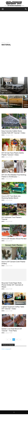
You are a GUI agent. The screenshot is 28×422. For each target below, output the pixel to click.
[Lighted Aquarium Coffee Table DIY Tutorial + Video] (14, 298)
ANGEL (2, 92)
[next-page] (20, 339)
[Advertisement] (14, 26)
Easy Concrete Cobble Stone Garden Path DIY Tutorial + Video (13, 132)
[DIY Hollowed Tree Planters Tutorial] (14, 209)
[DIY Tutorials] (14, 3)
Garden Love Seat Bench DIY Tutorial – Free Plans (12, 330)
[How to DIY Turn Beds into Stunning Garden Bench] (14, 188)
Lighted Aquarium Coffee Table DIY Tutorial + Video (13, 308)
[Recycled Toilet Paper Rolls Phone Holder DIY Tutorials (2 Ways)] (14, 275)
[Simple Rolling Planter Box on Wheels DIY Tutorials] (11, 102)
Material (3, 42)
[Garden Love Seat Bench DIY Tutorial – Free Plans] (14, 320)
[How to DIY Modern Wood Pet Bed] (14, 231)
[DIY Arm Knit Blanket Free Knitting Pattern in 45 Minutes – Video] (14, 166)
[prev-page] (7, 339)
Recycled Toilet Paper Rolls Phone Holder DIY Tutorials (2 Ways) (12, 285)
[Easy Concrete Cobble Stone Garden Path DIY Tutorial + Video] (14, 121)
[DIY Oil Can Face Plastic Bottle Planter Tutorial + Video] (14, 144)
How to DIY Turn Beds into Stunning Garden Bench (11, 197)
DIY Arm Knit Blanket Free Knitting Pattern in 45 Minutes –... (14, 176)
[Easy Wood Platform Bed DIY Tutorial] (14, 85)
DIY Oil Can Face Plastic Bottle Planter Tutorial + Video (13, 154)
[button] (2, 9)
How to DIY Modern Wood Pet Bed (14, 239)
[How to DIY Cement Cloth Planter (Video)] (14, 252)
